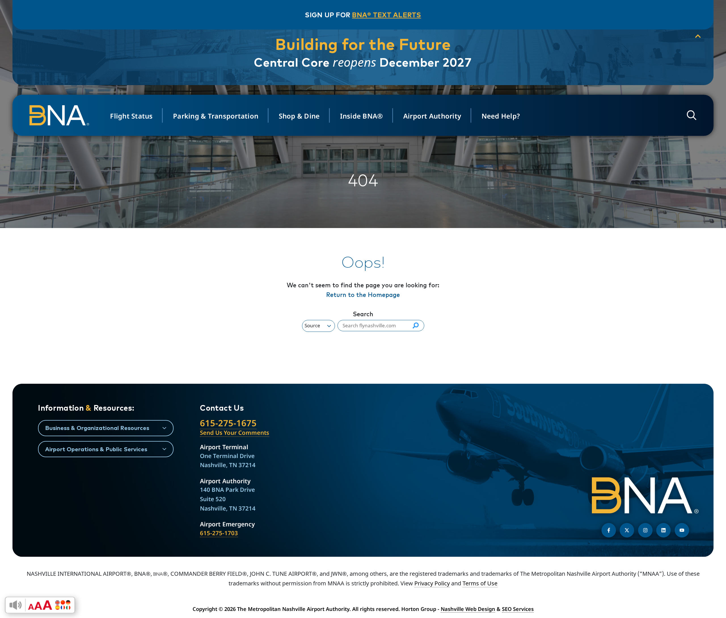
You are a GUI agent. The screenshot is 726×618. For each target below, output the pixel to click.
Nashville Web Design (468, 609)
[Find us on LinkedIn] (663, 530)
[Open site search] (691, 115)
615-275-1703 (219, 533)
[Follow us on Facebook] (609, 530)
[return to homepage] (61, 115)
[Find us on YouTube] (682, 530)
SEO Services (518, 609)
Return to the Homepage (363, 294)
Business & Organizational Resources (97, 427)
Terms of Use (480, 583)
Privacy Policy (432, 583)
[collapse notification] (698, 36)
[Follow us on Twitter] (627, 530)
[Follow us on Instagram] (645, 530)
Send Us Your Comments (234, 432)
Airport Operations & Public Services (96, 449)
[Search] (415, 325)
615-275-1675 (228, 423)
